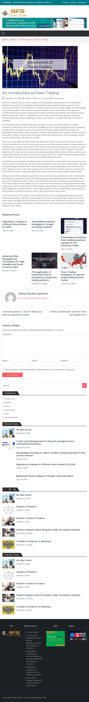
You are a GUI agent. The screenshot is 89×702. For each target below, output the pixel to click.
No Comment (58, 98)
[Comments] (14, 489)
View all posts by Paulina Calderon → (35, 298)
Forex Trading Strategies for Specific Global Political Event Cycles (73, 276)
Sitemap (82, 2)
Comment (7, 334)
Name (5, 361)
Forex (46, 98)
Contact (73, 2)
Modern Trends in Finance (30, 518)
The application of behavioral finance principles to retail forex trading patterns (44, 276)
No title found (23, 429)
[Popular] (5, 489)
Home (65, 2)
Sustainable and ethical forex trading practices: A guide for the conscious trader (73, 241)
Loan (6, 414)
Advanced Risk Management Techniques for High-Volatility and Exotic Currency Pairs (13, 261)
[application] (77, 636)
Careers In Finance (26, 506)
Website (64, 361)
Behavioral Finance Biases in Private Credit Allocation (44, 476)
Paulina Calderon (32, 98)
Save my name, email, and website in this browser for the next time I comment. (39, 370)
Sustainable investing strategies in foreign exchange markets (43, 224)
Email (35, 361)
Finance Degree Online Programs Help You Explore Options (48, 530)
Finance (7, 403)
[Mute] (83, 639)
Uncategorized (10, 417)
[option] (33, 2)
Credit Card (9, 399)
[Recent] (10, 489)
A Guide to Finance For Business (33, 541)
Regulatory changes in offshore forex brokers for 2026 (38, 2)
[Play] (71, 639)
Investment (9, 410)
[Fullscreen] (85, 639)
